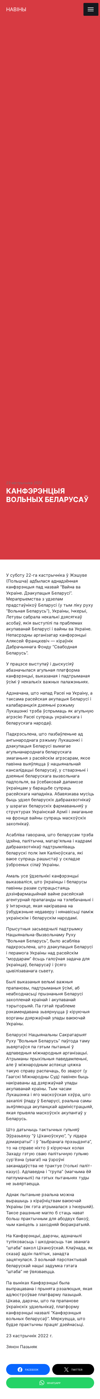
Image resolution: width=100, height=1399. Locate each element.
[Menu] (90, 9)
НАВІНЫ (16, 9)
